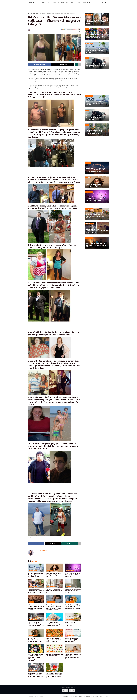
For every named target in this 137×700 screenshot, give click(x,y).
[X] (100, 2)
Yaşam (67, 2)
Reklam (101, 696)
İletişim (106, 696)
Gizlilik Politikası (78, 696)
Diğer (83, 2)
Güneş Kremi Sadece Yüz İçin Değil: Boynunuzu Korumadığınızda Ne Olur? (35, 674)
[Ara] (108, 2)
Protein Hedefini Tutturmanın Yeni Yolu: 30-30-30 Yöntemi (73, 624)
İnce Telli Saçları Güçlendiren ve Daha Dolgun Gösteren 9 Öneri (35, 640)
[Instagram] (102, 2)
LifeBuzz (40, 538)
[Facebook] (63, 690)
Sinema (73, 2)
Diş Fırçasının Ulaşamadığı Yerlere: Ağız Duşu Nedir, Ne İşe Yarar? (73, 590)
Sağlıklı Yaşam (35, 13)
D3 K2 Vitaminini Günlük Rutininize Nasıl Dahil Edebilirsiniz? (72, 575)
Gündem (49, 2)
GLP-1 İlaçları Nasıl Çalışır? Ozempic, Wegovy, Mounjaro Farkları (36, 575)
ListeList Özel (55, 2)
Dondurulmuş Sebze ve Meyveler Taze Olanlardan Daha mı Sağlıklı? (54, 640)
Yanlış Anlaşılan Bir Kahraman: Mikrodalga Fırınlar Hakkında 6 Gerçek (36, 624)
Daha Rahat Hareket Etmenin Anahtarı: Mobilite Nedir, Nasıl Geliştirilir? (36, 590)
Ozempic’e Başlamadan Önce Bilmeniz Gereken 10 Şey (54, 590)
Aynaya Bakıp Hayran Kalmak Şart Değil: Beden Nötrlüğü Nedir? (72, 640)
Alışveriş (62, 2)
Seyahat (78, 2)
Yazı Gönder (90, 2)
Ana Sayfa (42, 2)
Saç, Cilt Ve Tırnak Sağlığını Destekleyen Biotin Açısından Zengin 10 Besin (73, 606)
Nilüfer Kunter (34, 30)
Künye (71, 696)
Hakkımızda (65, 696)
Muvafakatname (87, 696)
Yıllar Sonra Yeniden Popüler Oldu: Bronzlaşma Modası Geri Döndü (54, 624)
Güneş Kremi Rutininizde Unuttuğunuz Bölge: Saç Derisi (53, 575)
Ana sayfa (30, 13)
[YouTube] (105, 2)
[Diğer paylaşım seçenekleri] (79, 64)
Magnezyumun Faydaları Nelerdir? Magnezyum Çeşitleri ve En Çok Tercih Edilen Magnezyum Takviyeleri (35, 657)
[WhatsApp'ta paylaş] (76, 64)
